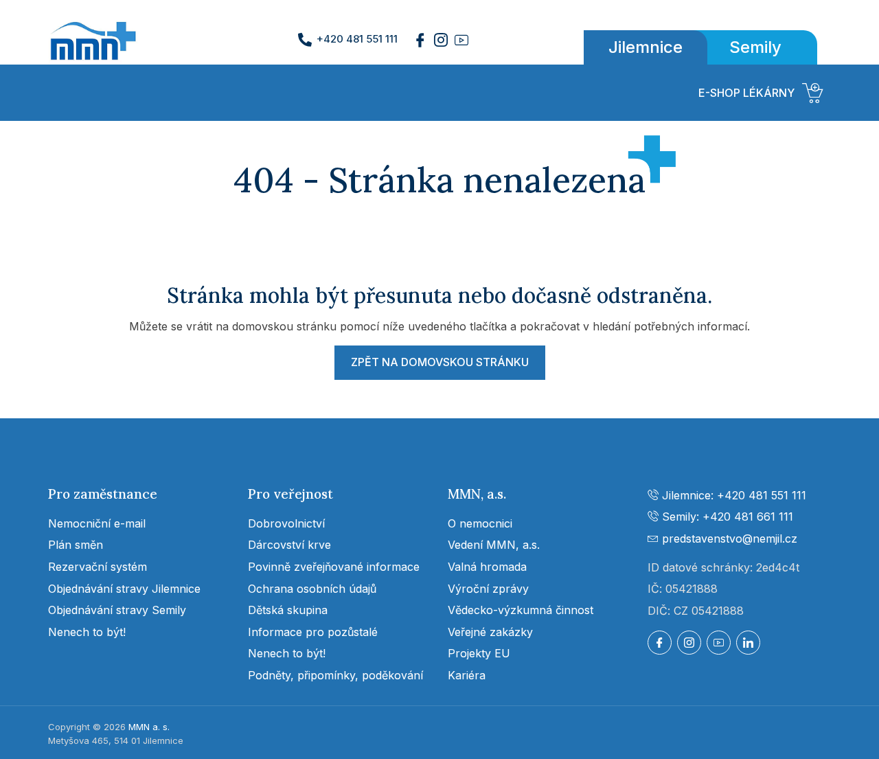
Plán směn (75, 545)
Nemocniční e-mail (97, 523)
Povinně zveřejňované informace (334, 567)
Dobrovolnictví (286, 523)
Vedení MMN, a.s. (494, 545)
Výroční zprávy (488, 589)
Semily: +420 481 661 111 (726, 516)
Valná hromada (487, 567)
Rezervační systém (97, 567)
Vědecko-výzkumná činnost (520, 610)
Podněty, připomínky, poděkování (335, 675)
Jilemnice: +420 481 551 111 (732, 495)
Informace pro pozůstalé (313, 632)
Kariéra (467, 675)
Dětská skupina (288, 610)
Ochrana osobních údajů (312, 589)
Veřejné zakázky (490, 632)
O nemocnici (480, 523)
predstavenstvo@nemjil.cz (728, 538)
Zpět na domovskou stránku (440, 362)
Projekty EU (479, 653)
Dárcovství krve (289, 545)
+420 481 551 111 (357, 38)
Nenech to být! (87, 632)
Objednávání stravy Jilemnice (124, 589)
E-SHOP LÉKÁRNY (746, 93)
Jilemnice (645, 47)
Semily (755, 47)
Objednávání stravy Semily (117, 610)
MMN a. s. (149, 726)
